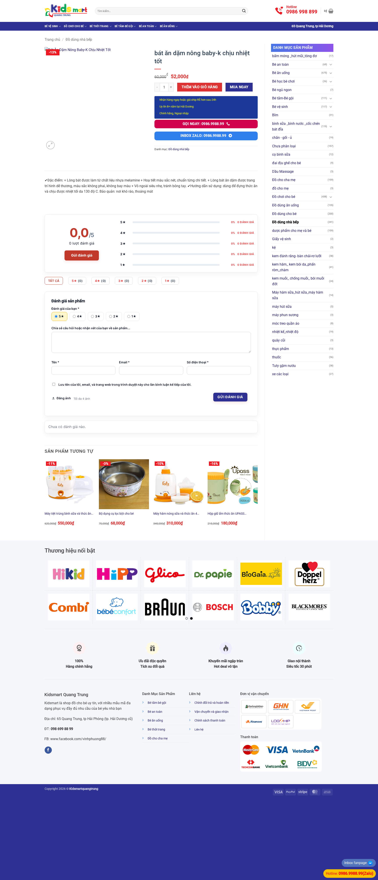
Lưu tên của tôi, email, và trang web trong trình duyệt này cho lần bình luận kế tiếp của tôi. (124, 384)
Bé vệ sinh (51, 26)
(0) (77, 281)
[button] (328, 11)
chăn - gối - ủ (282, 138)
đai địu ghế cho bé (286, 163)
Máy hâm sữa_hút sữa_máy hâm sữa (297, 295)
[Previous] (45, 496)
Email (124, 362)
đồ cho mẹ (280, 188)
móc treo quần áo (285, 323)
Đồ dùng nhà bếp (79, 39)
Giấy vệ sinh (281, 239)
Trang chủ (52, 39)
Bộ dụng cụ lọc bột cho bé (116, 514)
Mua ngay (239, 87)
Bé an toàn (146, 26)
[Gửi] (244, 11)
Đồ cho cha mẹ (283, 180)
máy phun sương (285, 315)
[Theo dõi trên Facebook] (48, 750)
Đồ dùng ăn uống (285, 205)
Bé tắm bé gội (157, 703)
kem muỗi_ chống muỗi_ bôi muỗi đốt (298, 281)
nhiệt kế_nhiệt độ (285, 332)
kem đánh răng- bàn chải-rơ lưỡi (296, 256)
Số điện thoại (198, 362)
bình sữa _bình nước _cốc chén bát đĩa (296, 126)
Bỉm (275, 115)
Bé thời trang (99, 26)
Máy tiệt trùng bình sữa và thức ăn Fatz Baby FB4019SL (68, 514)
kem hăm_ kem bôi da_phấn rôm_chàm (293, 267)
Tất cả (54, 281)
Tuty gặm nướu (284, 366)
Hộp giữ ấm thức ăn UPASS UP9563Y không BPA (226, 514)
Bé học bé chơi (283, 81)
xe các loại (280, 374)
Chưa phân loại (284, 146)
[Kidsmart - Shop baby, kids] (66, 11)
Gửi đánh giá (81, 255)
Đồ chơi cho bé (74, 26)
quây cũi (278, 340)
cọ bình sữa (281, 154)
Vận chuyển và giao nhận (211, 712)
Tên (55, 362)
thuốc (276, 357)
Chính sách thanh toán (209, 720)
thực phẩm (280, 349)
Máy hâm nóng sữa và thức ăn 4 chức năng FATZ (175, 514)
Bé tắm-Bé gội (124, 26)
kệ (274, 247)
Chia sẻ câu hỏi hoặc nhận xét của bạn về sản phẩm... (90, 328)
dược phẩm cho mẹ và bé (291, 231)
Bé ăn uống (167, 26)
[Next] (257, 496)
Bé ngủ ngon (282, 90)
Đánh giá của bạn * (65, 308)
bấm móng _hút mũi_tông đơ (294, 56)
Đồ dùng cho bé (284, 214)
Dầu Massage (283, 171)
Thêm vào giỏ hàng (200, 87)
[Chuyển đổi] (330, 64)
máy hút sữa (282, 306)
